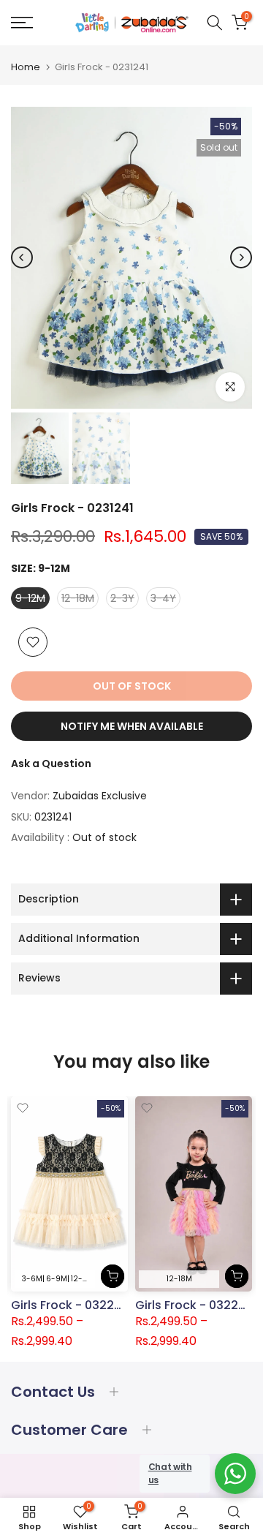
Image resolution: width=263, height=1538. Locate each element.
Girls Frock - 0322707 (197, 1305)
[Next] (241, 257)
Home (25, 67)
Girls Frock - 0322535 (73, 1304)
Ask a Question (51, 763)
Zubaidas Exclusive (100, 795)
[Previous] (22, 257)
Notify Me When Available (132, 726)
